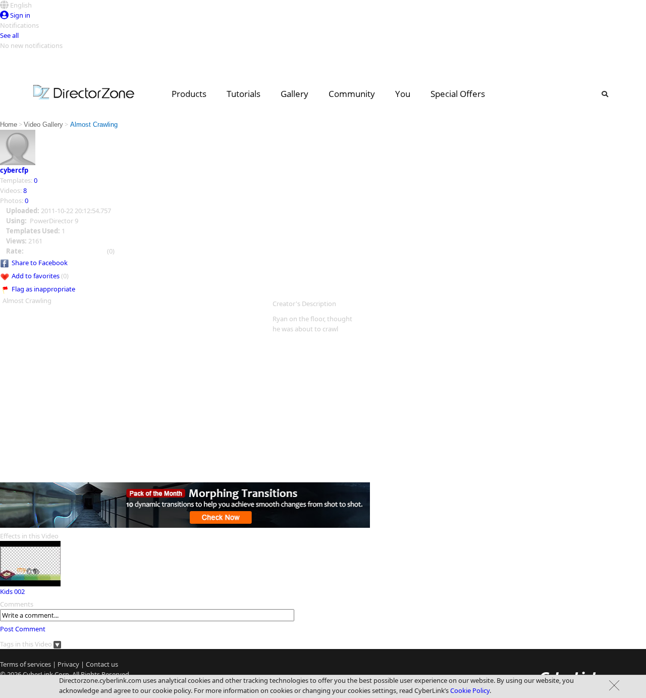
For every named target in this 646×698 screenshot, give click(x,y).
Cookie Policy (470, 690)
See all (9, 35)
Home (8, 124)
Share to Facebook (40, 262)
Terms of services (25, 664)
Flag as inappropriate (43, 288)
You (402, 93)
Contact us (102, 664)
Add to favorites (36, 275)
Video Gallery (43, 124)
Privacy (68, 664)
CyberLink (38, 674)
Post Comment (22, 628)
